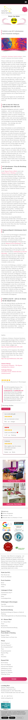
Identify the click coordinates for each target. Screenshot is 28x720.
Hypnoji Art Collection (6, 672)
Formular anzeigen (5, 408)
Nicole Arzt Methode (6, 576)
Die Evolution (4, 662)
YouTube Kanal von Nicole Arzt (9, 637)
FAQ (2, 654)
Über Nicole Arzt (5, 574)
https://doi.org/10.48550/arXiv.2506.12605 (11, 358)
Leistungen (3, 594)
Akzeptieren (5, 717)
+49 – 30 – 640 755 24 (6, 696)
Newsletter (3, 656)
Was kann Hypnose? (6, 645)
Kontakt (14, 679)
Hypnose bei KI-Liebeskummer (13, 243)
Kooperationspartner (6, 651)
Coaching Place (4, 56)
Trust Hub (3, 604)
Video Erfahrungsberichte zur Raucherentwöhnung (13, 615)
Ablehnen (12, 717)
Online (2, 586)
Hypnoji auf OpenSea (6, 670)
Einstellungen (19, 717)
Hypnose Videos (5, 635)
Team (2, 649)
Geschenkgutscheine (6, 598)
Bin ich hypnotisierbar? (7, 647)
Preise (2, 596)
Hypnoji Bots (4, 625)
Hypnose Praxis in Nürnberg (8, 173)
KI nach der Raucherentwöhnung (9, 627)
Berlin (2, 582)
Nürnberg (3, 584)
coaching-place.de (8, 390)
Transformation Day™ (6, 592)
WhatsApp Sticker (5, 674)
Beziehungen (10, 56)
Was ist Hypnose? (5, 643)
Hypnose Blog (4, 652)
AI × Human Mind (5, 621)
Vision (2, 623)
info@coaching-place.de (7, 698)
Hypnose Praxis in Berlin (11, 171)
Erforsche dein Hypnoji (7, 666)
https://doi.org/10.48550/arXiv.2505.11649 (11, 346)
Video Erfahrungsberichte (7, 606)
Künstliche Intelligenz (18, 56)
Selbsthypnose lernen (6, 668)
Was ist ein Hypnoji (6, 664)
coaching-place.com (18, 390)
